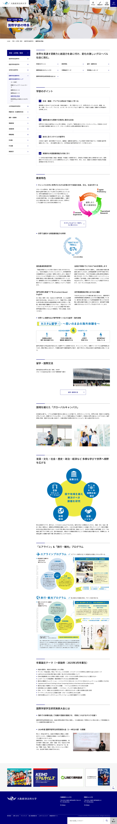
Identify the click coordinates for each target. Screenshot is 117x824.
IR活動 (11, 140)
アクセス (63, 805)
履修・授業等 (13, 117)
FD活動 (11, 146)
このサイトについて (43, 815)
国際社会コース (15, 93)
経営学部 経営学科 (14, 64)
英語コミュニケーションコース (19, 86)
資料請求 (9, 815)
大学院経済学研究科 (14, 106)
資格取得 (11, 129)
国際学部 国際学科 (14, 76)
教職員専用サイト (54, 815)
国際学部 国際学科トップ (16, 79)
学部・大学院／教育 (16, 53)
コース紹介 (14, 82)
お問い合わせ (16, 815)
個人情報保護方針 (33, 815)
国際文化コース (15, 90)
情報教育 (11, 123)
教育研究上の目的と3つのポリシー (19, 100)
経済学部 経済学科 (14, 59)
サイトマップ (24, 815)
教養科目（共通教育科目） (16, 112)
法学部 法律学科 (13, 70)
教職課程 (11, 134)
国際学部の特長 (15, 96)
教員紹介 (11, 151)
